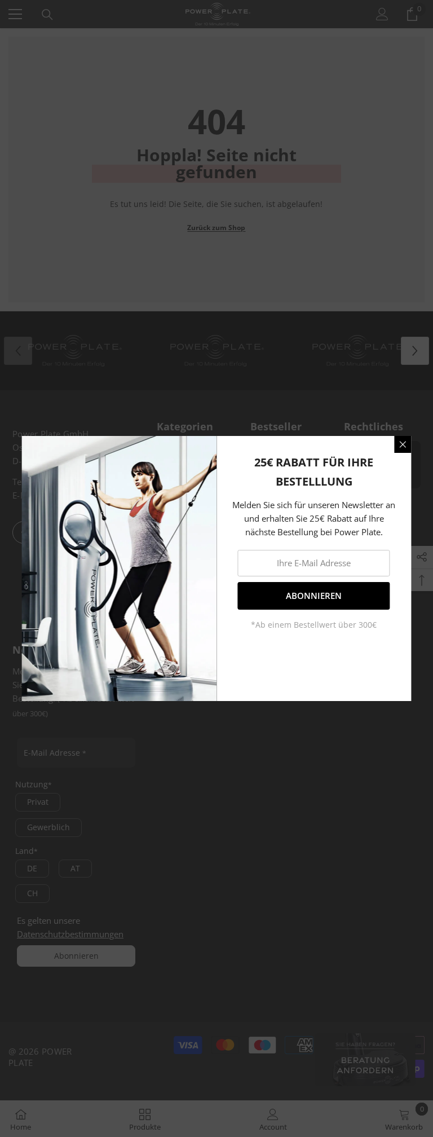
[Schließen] (403, 444)
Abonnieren (314, 595)
